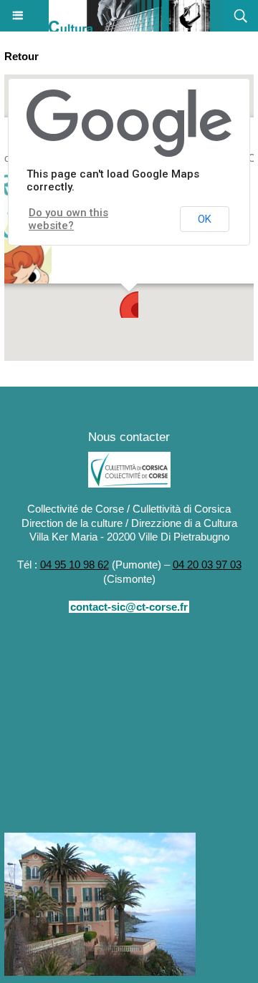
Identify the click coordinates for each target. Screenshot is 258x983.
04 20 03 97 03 (207, 564)
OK (204, 219)
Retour (21, 56)
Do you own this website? (68, 219)
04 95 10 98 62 (74, 564)
